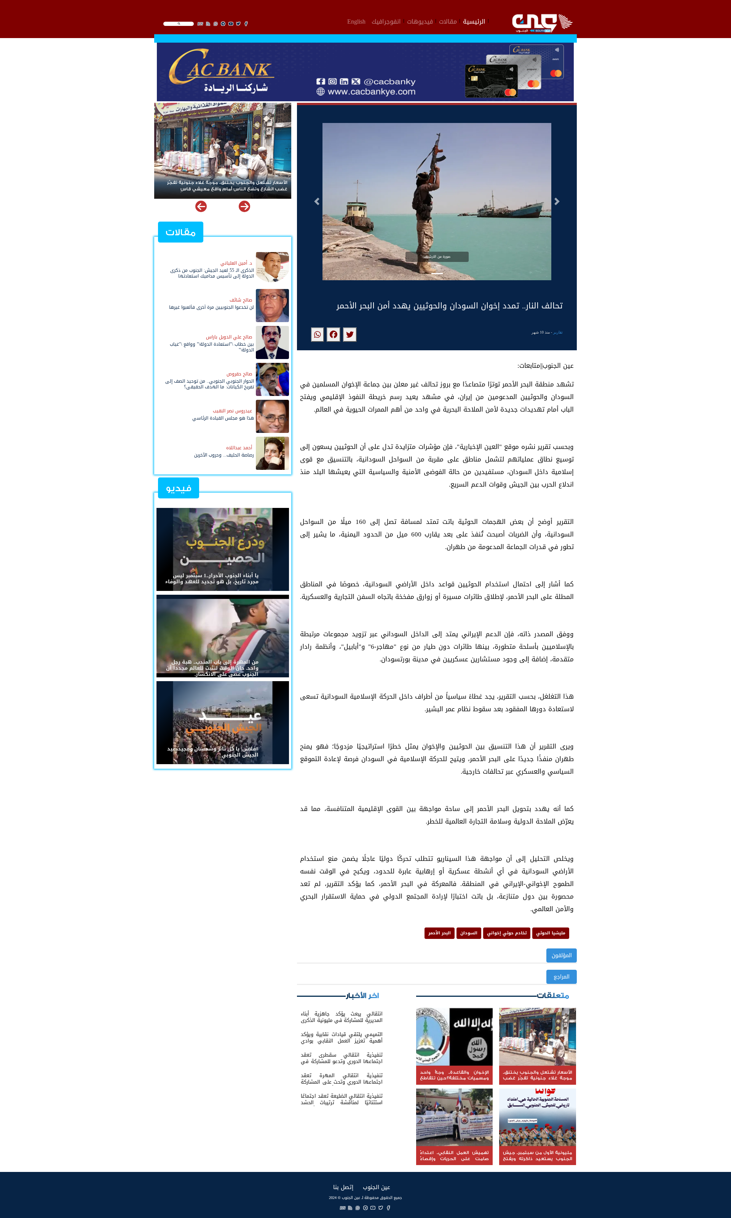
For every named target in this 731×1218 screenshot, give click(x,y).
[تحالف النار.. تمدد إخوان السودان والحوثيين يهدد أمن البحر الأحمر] (350, 334)
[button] (316, 201)
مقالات (448, 21)
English (356, 21)
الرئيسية (474, 21)
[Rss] (350, 1207)
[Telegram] (365, 1207)
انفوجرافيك (386, 21)
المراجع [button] (562, 977)
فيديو (179, 488)
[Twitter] (381, 1207)
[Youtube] (373, 1207)
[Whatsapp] (358, 1207)
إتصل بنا (343, 1186)
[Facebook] (388, 1207)
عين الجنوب (376, 1186)
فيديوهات (420, 21)
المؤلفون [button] (562, 955)
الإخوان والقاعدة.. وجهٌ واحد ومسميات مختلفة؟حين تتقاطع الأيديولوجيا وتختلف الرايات (223, 186)
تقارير (558, 332)
